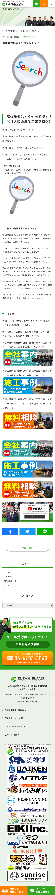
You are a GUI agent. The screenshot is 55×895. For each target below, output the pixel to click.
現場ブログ (8, 577)
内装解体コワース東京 (14, 709)
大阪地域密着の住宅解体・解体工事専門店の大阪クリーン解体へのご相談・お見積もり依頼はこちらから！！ (27, 403)
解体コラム (8, 585)
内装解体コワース (12, 718)
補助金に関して (10, 581)
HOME (4, 31)
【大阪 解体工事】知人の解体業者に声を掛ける (27, 169)
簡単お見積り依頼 (27, 644)
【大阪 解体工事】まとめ (15, 173)
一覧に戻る (27, 547)
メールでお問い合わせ (43, 890)
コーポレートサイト (13, 726)
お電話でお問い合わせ (16, 890)
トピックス (8, 572)
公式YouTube (11, 734)
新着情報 (12, 31)
